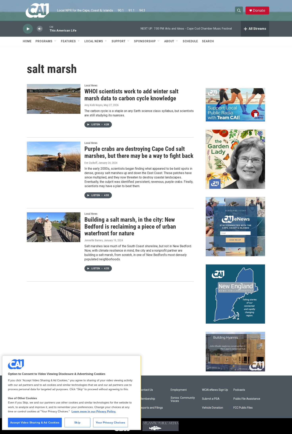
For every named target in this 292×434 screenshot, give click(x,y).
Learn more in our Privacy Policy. (94, 411)
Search (208, 41)
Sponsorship (145, 41)
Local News (93, 41)
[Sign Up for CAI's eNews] (235, 226)
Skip (77, 422)
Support (119, 41)
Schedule (190, 41)
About (169, 41)
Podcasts (239, 389)
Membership (147, 398)
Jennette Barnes (93, 240)
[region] (71, 392)
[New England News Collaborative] (235, 294)
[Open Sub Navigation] (55, 41)
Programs (44, 41)
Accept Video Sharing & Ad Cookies (35, 422)
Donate (259, 10)
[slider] (46, 29)
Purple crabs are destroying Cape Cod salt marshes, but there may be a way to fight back (138, 152)
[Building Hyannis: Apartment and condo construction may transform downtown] (235, 351)
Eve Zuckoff (90, 162)
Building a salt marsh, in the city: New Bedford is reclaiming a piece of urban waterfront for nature (130, 226)
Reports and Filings (151, 407)
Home (27, 41)
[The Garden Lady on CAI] (235, 159)
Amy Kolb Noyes (93, 105)
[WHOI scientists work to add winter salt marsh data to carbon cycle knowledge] (53, 99)
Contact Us (146, 389)
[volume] (39, 28)
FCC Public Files (243, 407)
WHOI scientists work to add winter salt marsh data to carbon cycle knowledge (131, 95)
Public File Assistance (246, 398)
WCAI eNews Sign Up (215, 389)
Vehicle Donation (212, 407)
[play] (28, 29)
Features (68, 41)
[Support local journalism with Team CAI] (235, 105)
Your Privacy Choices (110, 422)
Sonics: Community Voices (183, 399)
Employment (179, 389)
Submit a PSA (210, 398)
